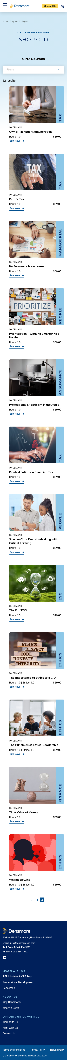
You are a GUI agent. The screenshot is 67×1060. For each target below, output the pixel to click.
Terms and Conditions (14, 1049)
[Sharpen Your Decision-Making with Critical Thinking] (36, 524)
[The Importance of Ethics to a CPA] (36, 660)
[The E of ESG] (36, 593)
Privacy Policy (38, 1049)
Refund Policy (57, 1049)
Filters (10, 69)
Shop (12, 21)
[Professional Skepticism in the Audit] (36, 387)
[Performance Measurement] (36, 249)
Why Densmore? (12, 1002)
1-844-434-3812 (22, 947)
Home (5, 21)
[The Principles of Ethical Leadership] (36, 728)
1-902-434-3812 (19, 951)
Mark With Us (10, 1027)
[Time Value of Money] (36, 795)
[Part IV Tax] (36, 182)
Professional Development (18, 982)
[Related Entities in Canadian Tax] (36, 455)
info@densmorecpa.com (22, 943)
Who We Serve (11, 1007)
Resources (9, 988)
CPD (18, 21)
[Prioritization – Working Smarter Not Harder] (36, 318)
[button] (5, 6)
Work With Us (10, 1022)
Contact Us (50, 6)
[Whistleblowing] (36, 862)
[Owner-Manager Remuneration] (36, 114)
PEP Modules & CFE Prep (17, 976)
